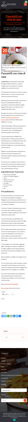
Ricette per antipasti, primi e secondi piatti (11, 375)
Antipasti (3, 358)
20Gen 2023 (6, 65)
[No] (26, 416)
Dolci (2, 366)
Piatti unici (3, 369)
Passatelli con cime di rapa (14, 18)
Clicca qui (3, 288)
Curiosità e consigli (5, 363)
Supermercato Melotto (6, 381)
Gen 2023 (4, 51)
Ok (14, 419)
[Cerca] (22, 337)
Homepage (6, 22)
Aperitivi (3, 361)
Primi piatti (18, 24)
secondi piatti (4, 378)
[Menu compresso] (25, 4)
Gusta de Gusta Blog (12, 284)
